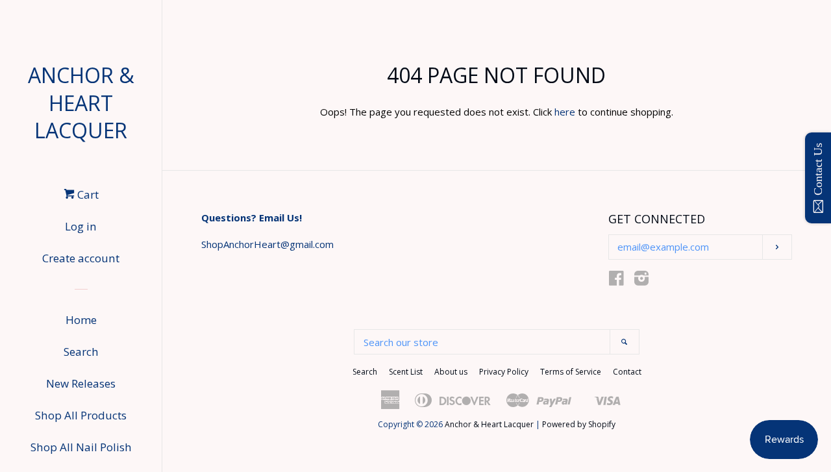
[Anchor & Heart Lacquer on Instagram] (641, 280)
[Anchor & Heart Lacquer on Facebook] (616, 280)
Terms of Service (570, 371)
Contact (627, 371)
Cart (87, 194)
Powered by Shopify (578, 424)
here (564, 111)
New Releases (81, 383)
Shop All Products (81, 415)
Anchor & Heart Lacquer (81, 103)
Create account (80, 258)
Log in (81, 226)
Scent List (406, 371)
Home (81, 319)
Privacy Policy (503, 371)
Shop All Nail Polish (81, 447)
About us (450, 371)
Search (81, 351)
